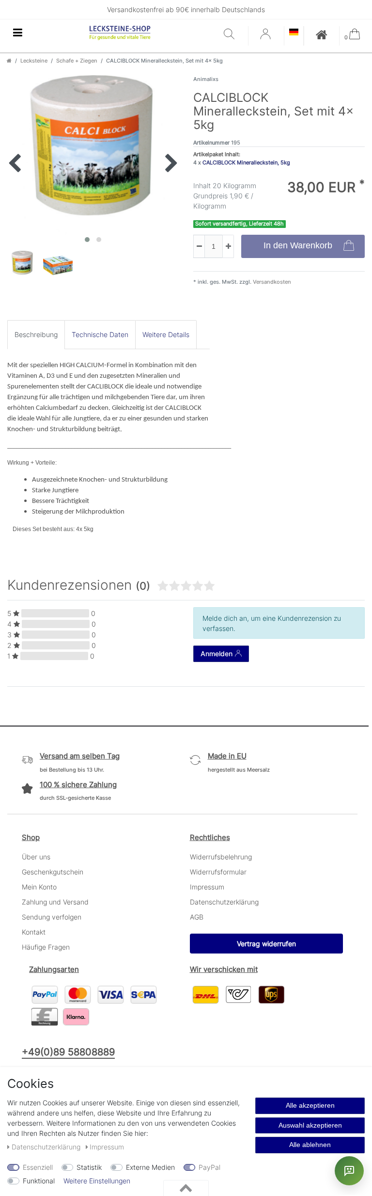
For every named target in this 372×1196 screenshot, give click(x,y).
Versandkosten (271, 281)
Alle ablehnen (310, 1144)
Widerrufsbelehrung (221, 857)
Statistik (89, 1167)
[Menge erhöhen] (228, 246)
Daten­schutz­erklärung (47, 1147)
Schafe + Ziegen (76, 60)
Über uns (36, 857)
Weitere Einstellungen (96, 1181)
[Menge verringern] (199, 246)
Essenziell (38, 1167)
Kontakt (34, 932)
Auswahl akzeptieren (310, 1125)
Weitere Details (165, 334)
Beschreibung (36, 334)
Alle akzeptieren (310, 1105)
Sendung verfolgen (51, 917)
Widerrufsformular (218, 872)
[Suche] (233, 35)
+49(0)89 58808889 (68, 1052)
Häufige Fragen (46, 947)
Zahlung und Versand (55, 902)
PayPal (209, 1167)
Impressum (207, 887)
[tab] (36, 334)
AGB (196, 917)
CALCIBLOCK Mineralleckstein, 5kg (246, 162)
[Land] (293, 33)
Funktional (39, 1181)
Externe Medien (150, 1167)
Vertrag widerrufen (266, 943)
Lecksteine (33, 60)
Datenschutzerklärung (224, 902)
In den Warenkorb (298, 245)
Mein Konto (39, 887)
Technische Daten (100, 334)
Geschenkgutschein (52, 872)
